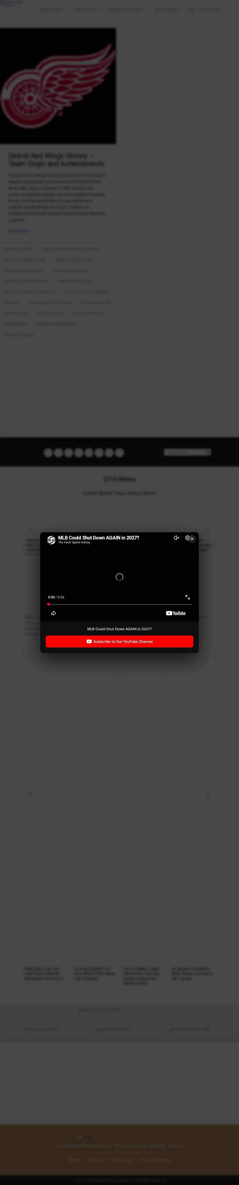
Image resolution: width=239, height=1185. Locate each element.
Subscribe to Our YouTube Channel (123, 641)
